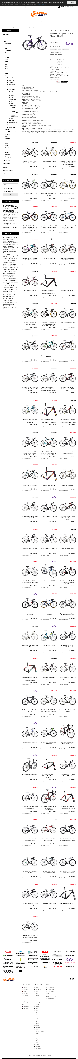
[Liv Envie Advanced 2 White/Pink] (49, 506)
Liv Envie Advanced (38, 27)
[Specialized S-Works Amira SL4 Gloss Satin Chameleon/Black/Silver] (49, 603)
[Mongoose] (33, 962)
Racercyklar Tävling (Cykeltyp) (57, 75)
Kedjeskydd (5, 215)
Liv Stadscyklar (11, 125)
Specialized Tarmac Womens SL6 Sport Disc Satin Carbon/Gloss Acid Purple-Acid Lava (49, 227)
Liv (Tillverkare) (69, 75)
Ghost (6, 64)
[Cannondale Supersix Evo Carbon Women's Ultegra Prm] (67, 474)
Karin (15, 214)
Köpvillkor (44, 22)
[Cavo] (8, 955)
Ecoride (7, 57)
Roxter (4, 220)
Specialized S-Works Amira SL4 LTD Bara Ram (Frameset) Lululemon (48, 776)
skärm (7, 227)
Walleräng (7, 154)
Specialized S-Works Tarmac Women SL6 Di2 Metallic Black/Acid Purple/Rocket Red (49, 324)
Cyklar (8, 27)
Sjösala (7, 145)
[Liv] (54, 497)
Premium (7, 138)
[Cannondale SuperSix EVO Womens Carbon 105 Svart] (30, 151)
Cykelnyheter (6, 160)
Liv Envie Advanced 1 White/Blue (49, 580)
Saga (10, 220)
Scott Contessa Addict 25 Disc (49, 161)
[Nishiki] (45, 962)
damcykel (10, 212)
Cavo (37, 999)
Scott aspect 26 (6, 221)
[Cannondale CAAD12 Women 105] (67, 345)
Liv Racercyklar (18, 27)
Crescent (7, 52)
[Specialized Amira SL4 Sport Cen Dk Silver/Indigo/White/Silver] (67, 603)
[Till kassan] (59, 7)
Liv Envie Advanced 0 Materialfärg (30, 774)
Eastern (7, 55)
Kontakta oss (58, 22)
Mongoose (7, 134)
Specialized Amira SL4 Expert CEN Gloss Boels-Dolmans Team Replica (68, 518)
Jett (13, 214)
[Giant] (8, 959)
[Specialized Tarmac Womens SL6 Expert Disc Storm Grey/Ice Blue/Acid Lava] (67, 216)
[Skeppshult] (33, 966)
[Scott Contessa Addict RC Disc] (67, 183)
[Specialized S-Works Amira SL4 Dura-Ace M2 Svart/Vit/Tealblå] (67, 829)
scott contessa (12, 221)
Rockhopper (12, 218)
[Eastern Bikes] (33, 955)
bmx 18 (6, 208)
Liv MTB (9, 87)
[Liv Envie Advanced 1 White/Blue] (49, 570)
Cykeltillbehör (6, 163)
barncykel (8, 205)
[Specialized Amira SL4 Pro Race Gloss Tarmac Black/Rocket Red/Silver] (67, 570)
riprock (8, 218)
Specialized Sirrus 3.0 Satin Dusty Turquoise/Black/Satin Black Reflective (10, 242)
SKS (36, 1040)
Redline (7, 141)
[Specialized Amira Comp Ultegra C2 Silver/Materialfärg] (30, 796)
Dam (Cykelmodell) (62, 72)
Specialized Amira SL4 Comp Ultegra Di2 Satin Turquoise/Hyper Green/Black (30, 421)
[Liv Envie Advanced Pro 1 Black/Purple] (30, 603)
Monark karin (6, 217)
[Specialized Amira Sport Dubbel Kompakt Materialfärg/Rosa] (30, 893)
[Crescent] (21, 955)
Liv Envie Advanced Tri (14, 112)
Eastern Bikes (39, 1002)
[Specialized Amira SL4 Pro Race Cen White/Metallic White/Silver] (49, 700)
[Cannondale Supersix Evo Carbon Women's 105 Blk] (30, 506)
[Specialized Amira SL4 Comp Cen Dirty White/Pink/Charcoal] (67, 667)
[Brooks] (57, 951)
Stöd (10, 227)
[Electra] (57, 955)
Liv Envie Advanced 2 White (30, 742)
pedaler (4, 218)
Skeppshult (8, 147)
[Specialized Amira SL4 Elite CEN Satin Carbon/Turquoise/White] (30, 474)
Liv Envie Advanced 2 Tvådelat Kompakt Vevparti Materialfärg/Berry (48, 808)
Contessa (10, 208)
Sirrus (16, 224)
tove (4, 229)
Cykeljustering (51, 987)
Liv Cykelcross (10, 80)
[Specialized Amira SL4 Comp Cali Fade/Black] (49, 345)
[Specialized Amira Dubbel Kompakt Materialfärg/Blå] (49, 861)
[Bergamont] (21, 952)
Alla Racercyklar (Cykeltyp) (56, 74)
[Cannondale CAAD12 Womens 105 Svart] (49, 183)
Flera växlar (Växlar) (55, 77)
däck (14, 212)
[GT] (33, 959)
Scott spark (5, 224)
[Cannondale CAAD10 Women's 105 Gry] (67, 538)
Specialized (8, 150)
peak (16, 217)
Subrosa (7, 152)
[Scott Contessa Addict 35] (49, 248)
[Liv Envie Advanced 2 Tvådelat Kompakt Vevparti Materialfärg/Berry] (49, 796)
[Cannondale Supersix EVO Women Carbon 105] (30, 312)
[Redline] (70, 962)
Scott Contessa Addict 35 (49, 258)
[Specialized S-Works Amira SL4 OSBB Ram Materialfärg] (67, 893)
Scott (6, 143)
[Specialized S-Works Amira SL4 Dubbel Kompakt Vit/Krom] (67, 861)
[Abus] (8, 951)
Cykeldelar (6, 167)
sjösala (4, 227)
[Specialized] (73, 142)
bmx (4, 208)
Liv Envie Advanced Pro (14, 115)
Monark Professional (10, 131)
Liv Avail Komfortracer (12, 98)
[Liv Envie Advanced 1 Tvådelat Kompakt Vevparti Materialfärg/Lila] (35, 42)
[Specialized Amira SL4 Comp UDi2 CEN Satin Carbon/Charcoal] (30, 538)
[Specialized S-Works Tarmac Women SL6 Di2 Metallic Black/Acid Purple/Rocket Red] (49, 312)
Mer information (41, 4)
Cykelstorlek (26, 1006)
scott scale (15, 223)
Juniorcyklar (6, 38)
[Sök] (24, 6)
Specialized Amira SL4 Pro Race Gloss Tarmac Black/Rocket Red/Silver (67, 582)
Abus (37, 987)
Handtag (5, 214)
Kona (6, 73)
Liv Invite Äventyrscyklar (12, 92)
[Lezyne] (57, 959)
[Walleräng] (8, 971)
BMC (6, 48)
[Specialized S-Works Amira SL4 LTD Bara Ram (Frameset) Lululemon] (49, 764)
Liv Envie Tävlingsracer (28, 27)
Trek (6, 229)
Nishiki (6, 136)
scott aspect (13, 220)
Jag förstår (71, 2)
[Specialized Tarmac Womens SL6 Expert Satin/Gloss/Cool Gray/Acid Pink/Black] (30, 377)
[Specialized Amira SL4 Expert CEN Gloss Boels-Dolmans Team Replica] (67, 506)
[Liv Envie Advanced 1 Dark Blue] (49, 635)
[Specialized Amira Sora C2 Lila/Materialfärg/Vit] (30, 829)
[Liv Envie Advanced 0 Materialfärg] (30, 764)
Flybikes (7, 62)
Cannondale (8, 50)
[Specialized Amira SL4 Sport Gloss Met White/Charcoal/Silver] (30, 570)
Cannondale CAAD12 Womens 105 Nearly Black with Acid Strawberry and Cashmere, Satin (68, 421)
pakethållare (12, 217)
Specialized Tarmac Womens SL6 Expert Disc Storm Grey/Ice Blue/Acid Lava (68, 227)
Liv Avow (11, 101)
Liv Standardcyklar (12, 122)
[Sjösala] (21, 966)
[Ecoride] (44, 956)
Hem (4, 27)
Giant (6, 66)
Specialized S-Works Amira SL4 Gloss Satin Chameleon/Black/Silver (48, 614)
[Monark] (8, 962)
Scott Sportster (11, 224)
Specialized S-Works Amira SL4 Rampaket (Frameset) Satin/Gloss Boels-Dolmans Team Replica (49, 421)
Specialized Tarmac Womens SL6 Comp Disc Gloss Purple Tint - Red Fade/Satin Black (68, 163)
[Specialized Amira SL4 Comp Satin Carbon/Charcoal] (67, 441)
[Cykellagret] (39, 13)
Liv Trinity (11, 95)
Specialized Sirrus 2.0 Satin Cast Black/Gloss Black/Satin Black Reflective (10, 247)
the (13, 226)
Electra (7, 59)
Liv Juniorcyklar (11, 127)
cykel (15, 208)
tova (16, 227)
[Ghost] (70, 955)
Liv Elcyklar (10, 82)
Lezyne (37, 1018)
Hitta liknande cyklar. (55, 79)
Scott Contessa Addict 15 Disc (30, 193)
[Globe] (21, 959)
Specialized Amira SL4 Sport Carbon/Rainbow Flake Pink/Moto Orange (68, 389)
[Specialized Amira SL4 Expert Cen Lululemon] (67, 700)
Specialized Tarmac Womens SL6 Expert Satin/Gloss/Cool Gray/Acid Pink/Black (30, 389)
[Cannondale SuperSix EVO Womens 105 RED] (49, 829)
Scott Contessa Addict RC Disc (67, 193)
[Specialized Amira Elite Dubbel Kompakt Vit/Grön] (49, 893)
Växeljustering (51, 998)
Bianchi (7, 46)
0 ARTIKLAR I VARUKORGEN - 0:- (68, 6)
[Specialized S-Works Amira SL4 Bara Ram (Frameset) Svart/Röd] (67, 796)
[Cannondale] (35, 142)
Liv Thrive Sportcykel (11, 119)
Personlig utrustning (8, 170)
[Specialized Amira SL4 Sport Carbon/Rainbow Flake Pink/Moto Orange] (67, 377)
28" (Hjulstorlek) (54, 72)
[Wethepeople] (21, 970)
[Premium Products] (57, 963)
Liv (12, 27)
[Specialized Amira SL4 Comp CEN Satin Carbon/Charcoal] (49, 538)
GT (5, 71)
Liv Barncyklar (10, 78)
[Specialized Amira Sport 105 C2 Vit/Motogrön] (49, 732)
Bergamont (8, 43)
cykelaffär (8, 210)
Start (17, 22)
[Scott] (54, 142)
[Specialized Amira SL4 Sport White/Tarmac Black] (67, 280)
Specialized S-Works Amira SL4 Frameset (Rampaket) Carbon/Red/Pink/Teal (30, 679)
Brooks (37, 995)
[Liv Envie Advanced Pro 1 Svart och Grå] (30, 700)
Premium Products (40, 1031)
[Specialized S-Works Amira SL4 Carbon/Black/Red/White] (67, 635)
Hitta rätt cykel (30, 22)
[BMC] (45, 951)
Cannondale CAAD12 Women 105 (67, 355)
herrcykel (9, 214)
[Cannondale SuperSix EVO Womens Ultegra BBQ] (67, 732)
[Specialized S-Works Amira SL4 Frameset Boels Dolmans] (49, 474)
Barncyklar (6, 34)
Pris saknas (33, 166)
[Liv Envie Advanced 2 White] (30, 732)
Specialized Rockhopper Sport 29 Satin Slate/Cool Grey (9, 307)
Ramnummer (26, 1008)
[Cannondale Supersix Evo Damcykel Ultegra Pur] (49, 667)
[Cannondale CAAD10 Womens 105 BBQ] (30, 861)
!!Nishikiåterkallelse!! (51, 996)
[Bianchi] (33, 952)
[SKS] (45, 967)
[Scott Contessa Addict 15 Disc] (30, 183)
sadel (7, 220)
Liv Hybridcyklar (11, 84)
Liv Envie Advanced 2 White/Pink (49, 516)
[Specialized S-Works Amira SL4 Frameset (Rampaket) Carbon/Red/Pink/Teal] (30, 667)
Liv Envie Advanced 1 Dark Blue (48, 645)
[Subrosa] (70, 966)
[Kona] (45, 959)
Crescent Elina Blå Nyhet (9, 271)
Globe (6, 68)
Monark (7, 129)
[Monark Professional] (21, 962)
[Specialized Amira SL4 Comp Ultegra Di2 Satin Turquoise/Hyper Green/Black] (30, 409)
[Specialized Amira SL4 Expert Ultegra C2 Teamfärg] (67, 764)
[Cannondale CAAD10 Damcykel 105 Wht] (30, 635)
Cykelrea (5, 174)
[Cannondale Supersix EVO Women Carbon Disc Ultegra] (67, 248)
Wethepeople (8, 157)
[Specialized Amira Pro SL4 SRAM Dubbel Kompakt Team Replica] (30, 925)
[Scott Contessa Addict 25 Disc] (49, 151)
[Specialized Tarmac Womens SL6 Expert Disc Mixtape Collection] (30, 248)
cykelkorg (5, 212)
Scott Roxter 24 (9, 223)
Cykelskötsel (51, 989)
